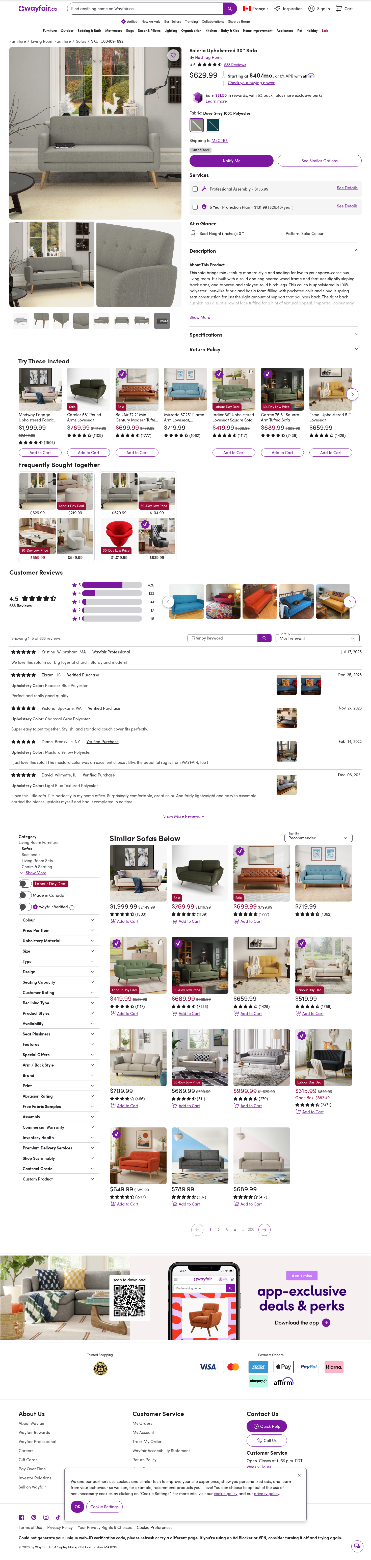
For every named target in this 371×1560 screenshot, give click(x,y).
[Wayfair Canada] (38, 8)
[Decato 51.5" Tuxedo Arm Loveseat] (138, 1155)
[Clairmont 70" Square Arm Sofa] (261, 1155)
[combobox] (146, 9)
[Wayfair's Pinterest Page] (34, 1517)
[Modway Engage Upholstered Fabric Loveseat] (40, 389)
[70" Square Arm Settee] (200, 1155)
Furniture (18, 41)
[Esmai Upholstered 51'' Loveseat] (330, 389)
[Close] (299, 1475)
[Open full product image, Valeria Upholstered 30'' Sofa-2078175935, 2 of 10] (41, 321)
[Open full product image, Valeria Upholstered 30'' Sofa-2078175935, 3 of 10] (61, 321)
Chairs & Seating (37, 866)
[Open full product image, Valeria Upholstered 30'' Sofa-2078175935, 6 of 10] (122, 321)
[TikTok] (58, 1517)
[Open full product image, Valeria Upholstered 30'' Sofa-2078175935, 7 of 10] (142, 321)
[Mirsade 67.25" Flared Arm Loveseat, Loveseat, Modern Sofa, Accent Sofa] (185, 389)
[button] (95, 133)
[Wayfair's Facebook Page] (22, 1517)
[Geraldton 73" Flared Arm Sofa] (261, 1057)
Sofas (81, 41)
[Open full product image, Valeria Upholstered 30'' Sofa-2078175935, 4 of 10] (81, 321)
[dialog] (185, 1494)
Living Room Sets (37, 860)
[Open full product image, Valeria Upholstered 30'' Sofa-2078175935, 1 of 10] (21, 321)
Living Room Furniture (51, 41)
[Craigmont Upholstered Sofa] (138, 1057)
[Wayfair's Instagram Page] (46, 1517)
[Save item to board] (173, 55)
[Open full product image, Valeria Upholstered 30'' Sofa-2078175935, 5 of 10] (101, 321)
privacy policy (266, 1493)
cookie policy (225, 1493)
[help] (357, 1546)
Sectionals (31, 854)
